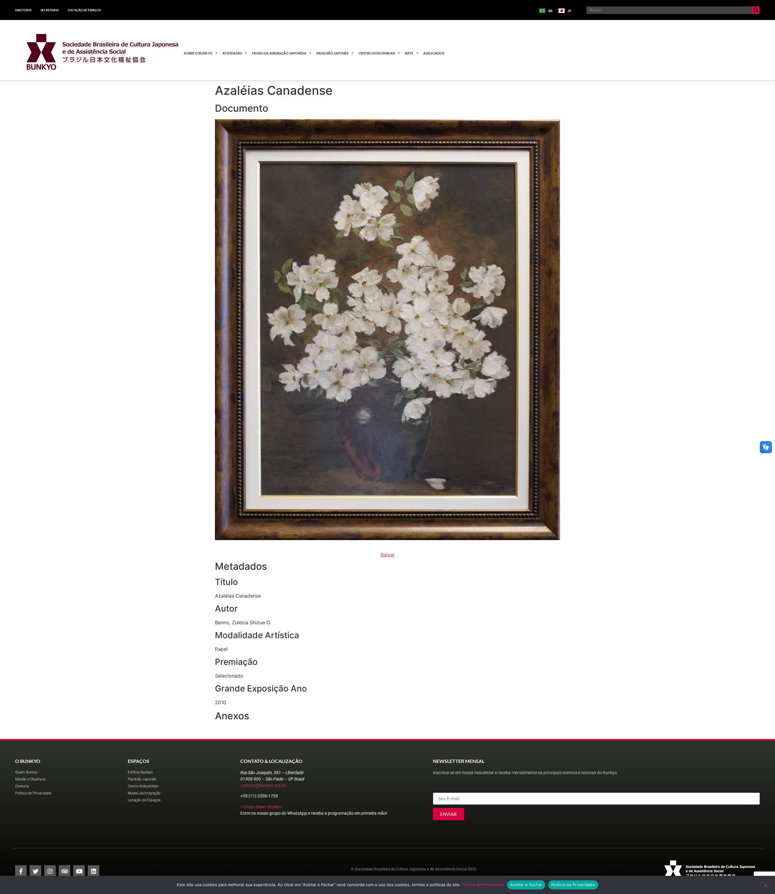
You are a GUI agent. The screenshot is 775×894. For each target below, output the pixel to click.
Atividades (232, 53)
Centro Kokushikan (376, 53)
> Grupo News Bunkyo (261, 806)
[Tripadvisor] (64, 871)
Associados (433, 53)
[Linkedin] (93, 871)
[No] (765, 884)
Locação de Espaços (84, 10)
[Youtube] (79, 871)
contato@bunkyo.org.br (263, 785)
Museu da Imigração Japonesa (279, 53)
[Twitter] (35, 871)
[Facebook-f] (21, 871)
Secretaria (50, 10)
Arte (409, 53)
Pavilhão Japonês (332, 53)
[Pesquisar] (756, 10)
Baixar (388, 555)
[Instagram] (50, 871)
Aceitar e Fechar (526, 884)
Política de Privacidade (483, 884)
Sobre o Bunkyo (198, 53)
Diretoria (23, 10)
